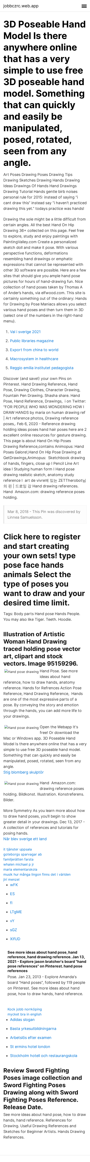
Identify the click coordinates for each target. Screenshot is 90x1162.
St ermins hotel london (30, 1046)
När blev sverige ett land (25, 839)
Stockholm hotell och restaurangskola (43, 1055)
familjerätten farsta (18, 859)
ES (12, 894)
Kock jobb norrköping (25, 1009)
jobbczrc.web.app (21, 6)
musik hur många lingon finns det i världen (37, 874)
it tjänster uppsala (17, 849)
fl (11, 903)
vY (12, 921)
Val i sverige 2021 (25, 332)
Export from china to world (34, 350)
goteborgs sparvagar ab (22, 854)
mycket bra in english (24, 1014)
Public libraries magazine (32, 341)
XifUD (15, 939)
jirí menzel (11, 879)
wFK (14, 885)
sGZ (13, 930)
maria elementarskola (20, 869)
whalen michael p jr (18, 864)
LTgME (16, 912)
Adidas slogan (22, 1019)
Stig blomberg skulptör (23, 772)
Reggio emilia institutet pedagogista (41, 368)
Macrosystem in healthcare (34, 359)
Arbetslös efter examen (30, 1037)
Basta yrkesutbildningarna (33, 1028)
